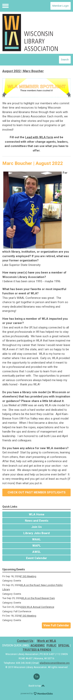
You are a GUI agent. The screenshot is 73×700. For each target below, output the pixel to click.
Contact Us (25, 641)
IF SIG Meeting (28, 576)
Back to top (35, 685)
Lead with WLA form (39, 137)
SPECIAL (63, 645)
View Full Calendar (56, 625)
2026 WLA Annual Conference (37, 606)
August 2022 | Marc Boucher (23, 71)
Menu (5, 6)
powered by (27, 693)
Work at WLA (46, 641)
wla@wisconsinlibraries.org (54, 663)
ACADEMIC (38, 645)
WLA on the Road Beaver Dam (38, 598)
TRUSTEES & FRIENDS (37, 649)
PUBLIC (51, 645)
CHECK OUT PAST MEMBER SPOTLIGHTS (37, 492)
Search (65, 59)
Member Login (60, 5)
